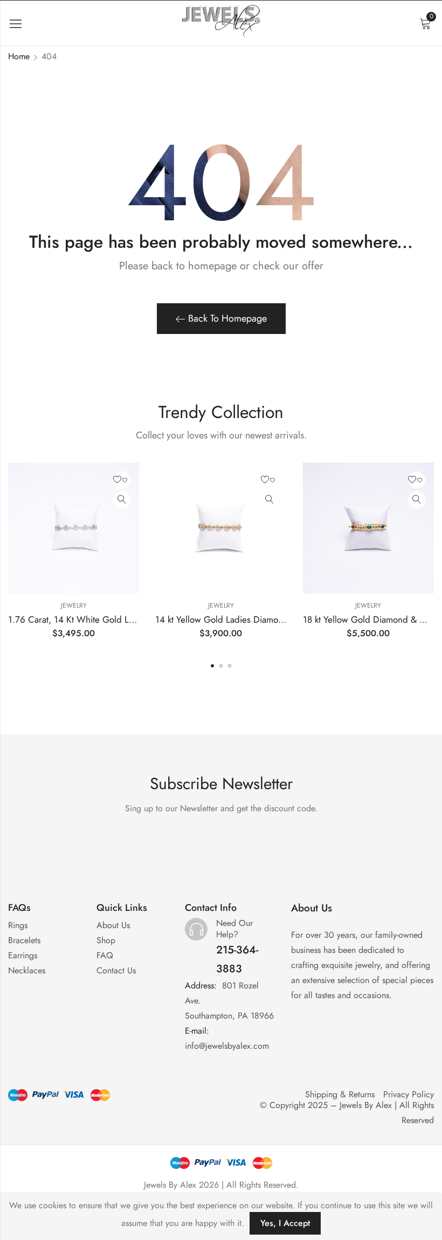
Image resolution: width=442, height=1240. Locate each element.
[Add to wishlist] (121, 480)
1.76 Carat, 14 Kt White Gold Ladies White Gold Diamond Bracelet (138, 619)
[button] (212, 665)
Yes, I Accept (285, 1223)
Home (19, 56)
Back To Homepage (227, 318)
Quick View (121, 499)
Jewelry (74, 605)
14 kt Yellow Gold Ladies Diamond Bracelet (238, 619)
